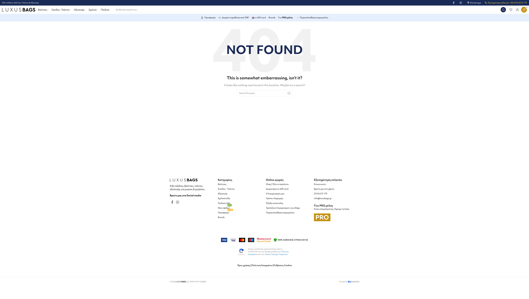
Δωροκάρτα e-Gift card (277, 189)
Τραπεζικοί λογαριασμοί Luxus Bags (283, 208)
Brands (221, 217)
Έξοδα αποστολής (274, 203)
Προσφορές (225, 212)
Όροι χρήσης (243, 265)
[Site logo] (18, 9)
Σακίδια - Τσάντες (226, 189)
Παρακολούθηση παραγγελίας (280, 212)
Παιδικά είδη (224, 203)
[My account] (517, 9)
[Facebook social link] (454, 3)
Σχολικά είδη (224, 198)
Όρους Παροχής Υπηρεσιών (276, 254)
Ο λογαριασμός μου (275, 193)
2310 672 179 (320, 193)
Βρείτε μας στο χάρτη (324, 189)
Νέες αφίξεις (224, 207)
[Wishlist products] (511, 9)
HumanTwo (355, 282)
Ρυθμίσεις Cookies (283, 265)
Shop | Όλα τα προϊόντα (277, 184)
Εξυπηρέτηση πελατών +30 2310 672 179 (507, 2)
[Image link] (183, 179)
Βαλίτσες (222, 184)
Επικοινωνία (320, 184)
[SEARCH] (503, 9)
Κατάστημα (475, 2)
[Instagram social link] (460, 3)
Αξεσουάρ (222, 193)
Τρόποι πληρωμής (274, 198)
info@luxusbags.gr (323, 198)
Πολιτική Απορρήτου (262, 265)
